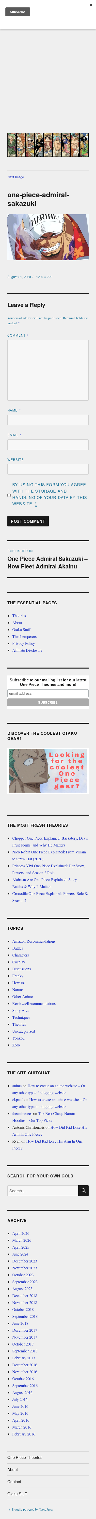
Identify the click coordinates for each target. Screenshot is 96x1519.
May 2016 (20, 1413)
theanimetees (22, 1113)
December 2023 (24, 1260)
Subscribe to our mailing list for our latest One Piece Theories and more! (48, 682)
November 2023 (24, 1267)
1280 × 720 (44, 276)
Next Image (15, 176)
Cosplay (18, 961)
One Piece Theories (24, 1457)
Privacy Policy (23, 643)
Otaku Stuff (21, 629)
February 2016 (23, 1433)
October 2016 (23, 1378)
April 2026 (20, 1233)
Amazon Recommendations (33, 941)
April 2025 (20, 1247)
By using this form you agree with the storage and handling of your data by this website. (49, 494)
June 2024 (20, 1254)
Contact (14, 1481)
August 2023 (22, 1288)
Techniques (21, 1017)
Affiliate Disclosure (27, 650)
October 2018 (23, 1309)
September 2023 (25, 1281)
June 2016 (20, 1406)
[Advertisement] (48, 81)
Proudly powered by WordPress (32, 1509)
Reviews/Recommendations (34, 1003)
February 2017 (23, 1357)
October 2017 (23, 1343)
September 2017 (25, 1350)
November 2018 (24, 1302)
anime (17, 1085)
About (17, 622)
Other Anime (22, 996)
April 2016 (20, 1420)
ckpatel (17, 1099)
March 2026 (21, 1240)
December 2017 (24, 1330)
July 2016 (20, 1399)
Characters (20, 954)
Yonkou (18, 1038)
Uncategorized (23, 1031)
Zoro (16, 1044)
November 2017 (24, 1337)
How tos (18, 982)
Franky (17, 975)
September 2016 (25, 1385)
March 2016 (21, 1427)
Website (15, 459)
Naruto (17, 989)
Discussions (21, 968)
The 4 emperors (24, 636)
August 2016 (22, 1392)
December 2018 (24, 1295)
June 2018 (20, 1323)
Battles (17, 948)
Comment (18, 335)
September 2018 (25, 1316)
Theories (19, 615)
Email (14, 435)
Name (14, 410)
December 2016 (24, 1364)
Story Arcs (20, 1010)
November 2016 (24, 1371)
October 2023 (23, 1274)
